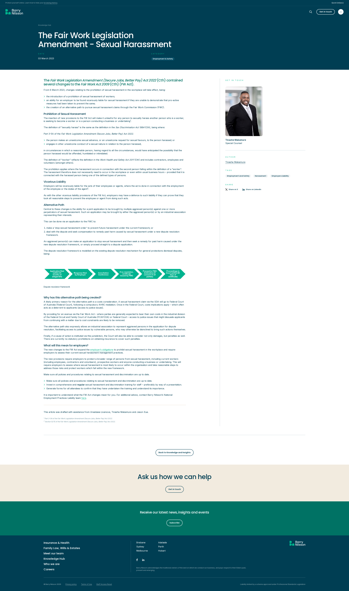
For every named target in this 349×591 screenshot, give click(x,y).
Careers (49, 569)
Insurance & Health (56, 543)
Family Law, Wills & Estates (62, 548)
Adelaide (162, 542)
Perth (161, 546)
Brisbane (140, 542)
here (83, 398)
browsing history (50, 3)
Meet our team (54, 553)
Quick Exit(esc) (338, 3)
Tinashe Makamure (235, 162)
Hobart (162, 550)
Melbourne (142, 550)
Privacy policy (71, 584)
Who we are (52, 564)
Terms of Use (86, 584)
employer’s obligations (101, 349)
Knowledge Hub (54, 559)
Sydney (140, 546)
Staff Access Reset (104, 584)
